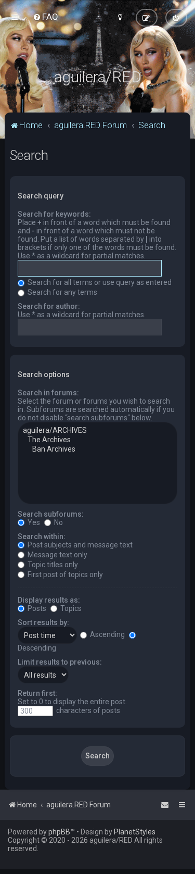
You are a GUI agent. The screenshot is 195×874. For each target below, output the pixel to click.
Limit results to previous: (60, 662)
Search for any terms (61, 292)
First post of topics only (64, 574)
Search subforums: (51, 514)
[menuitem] (45, 16)
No (58, 522)
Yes (33, 522)
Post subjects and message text (79, 545)
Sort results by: (43, 622)
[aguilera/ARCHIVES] (97, 430)
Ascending (106, 634)
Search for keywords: (54, 214)
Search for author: (49, 306)
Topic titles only (52, 564)
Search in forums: (48, 393)
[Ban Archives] (97, 449)
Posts (36, 608)
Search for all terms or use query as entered (99, 282)
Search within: (42, 536)
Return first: (37, 693)
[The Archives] (97, 440)
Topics (70, 608)
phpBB (59, 832)
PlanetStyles (134, 832)
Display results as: (49, 600)
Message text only (56, 555)
